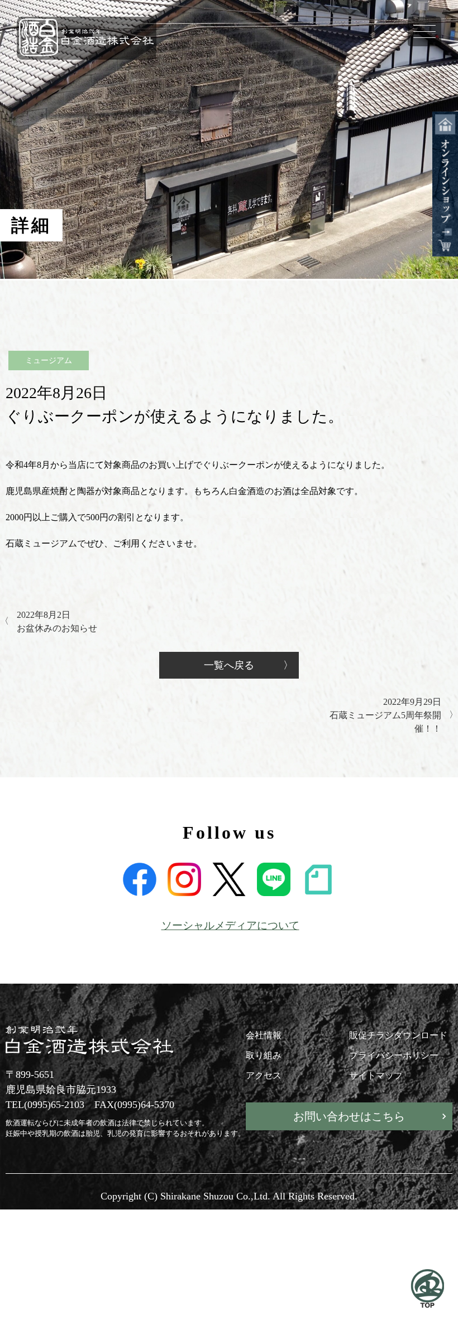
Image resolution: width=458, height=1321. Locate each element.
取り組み (264, 1055)
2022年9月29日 (385, 715)
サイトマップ (376, 1075)
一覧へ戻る (229, 665)
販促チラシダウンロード (398, 1035)
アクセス (264, 1075)
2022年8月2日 (57, 621)
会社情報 (264, 1035)
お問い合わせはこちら (349, 1116)
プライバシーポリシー (393, 1055)
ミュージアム (48, 360)
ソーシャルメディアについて (230, 925)
